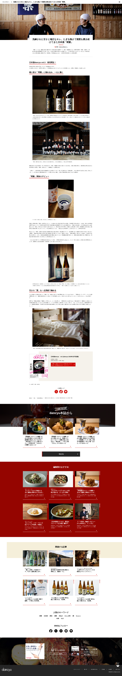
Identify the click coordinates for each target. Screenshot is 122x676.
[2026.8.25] (35, 479)
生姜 (57, 618)
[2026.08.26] (61, 426)
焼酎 (40, 615)
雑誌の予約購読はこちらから (89, 654)
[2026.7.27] (61, 588)
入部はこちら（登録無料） (58, 653)
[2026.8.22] (87, 511)
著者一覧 (85, 669)
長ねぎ (61, 615)
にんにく (78, 615)
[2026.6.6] (35, 588)
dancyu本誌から (63, 47)
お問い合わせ (118, 669)
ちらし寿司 (68, 615)
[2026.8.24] (61, 479)
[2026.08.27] (35, 426)
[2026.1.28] (61, 558)
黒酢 (55, 615)
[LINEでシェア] (65, 391)
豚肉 (51, 615)
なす (62, 618)
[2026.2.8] (87, 588)
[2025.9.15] (87, 558)
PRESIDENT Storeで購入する (89, 651)
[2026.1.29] (35, 558)
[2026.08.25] (87, 426)
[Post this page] (56, 391)
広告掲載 (103, 669)
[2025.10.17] (35, 511)
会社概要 (110, 669)
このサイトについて (76, 669)
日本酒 (46, 615)
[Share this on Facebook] (61, 391)
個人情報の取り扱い (94, 669)
